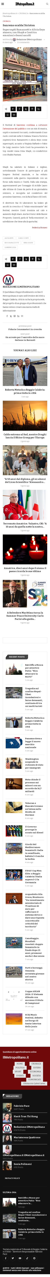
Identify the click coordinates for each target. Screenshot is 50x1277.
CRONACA (23, 13)
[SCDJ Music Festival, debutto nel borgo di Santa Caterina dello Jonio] (14, 1019)
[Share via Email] (14, 115)
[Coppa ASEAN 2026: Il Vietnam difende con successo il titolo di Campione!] (14, 995)
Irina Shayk (28, 243)
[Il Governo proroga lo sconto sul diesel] (14, 831)
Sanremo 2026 (10, 247)
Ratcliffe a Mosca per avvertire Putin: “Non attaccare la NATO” (34, 671)
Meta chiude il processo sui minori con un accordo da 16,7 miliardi (33, 785)
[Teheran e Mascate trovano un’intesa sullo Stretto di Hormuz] (14, 807)
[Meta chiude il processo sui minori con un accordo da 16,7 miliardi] (14, 783)
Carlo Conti (23, 238)
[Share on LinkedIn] (38, 109)
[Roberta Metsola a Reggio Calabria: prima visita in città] (25, 371)
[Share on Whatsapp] (7, 115)
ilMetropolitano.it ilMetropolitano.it (23, 1155)
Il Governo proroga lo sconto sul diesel (34, 829)
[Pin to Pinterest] (32, 109)
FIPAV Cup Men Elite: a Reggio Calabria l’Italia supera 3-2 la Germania (33, 876)
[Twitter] (13, 1258)
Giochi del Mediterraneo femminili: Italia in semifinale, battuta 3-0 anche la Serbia (34, 851)
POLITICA (20, 1068)
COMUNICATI (34, 1079)
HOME (20, 1064)
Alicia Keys (9, 238)
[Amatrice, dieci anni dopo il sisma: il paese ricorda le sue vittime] (25, 549)
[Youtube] (20, 1258)
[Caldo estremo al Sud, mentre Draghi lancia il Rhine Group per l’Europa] (25, 416)
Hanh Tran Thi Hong (26, 1116)
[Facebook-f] (6, 1258)
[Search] (47, 4)
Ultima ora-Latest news (34, 1083)
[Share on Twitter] (25, 109)
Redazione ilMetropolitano (21, 286)
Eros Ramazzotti (12, 243)
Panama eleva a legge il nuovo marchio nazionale (33, 743)
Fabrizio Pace (21, 1106)
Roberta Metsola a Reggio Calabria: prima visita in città (34, 722)
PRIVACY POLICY (12, 1178)
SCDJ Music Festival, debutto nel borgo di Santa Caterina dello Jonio (34, 1021)
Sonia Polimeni (23, 1164)
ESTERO (37, 1068)
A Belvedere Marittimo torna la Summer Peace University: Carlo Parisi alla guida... (25, 615)
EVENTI (20, 1075)
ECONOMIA (35, 1071)
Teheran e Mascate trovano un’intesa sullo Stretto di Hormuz (34, 809)
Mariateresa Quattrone (27, 1137)
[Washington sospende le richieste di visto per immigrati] (14, 763)
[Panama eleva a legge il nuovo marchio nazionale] (14, 742)
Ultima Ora (9, 1192)
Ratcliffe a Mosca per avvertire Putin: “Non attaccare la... (29, 1201)
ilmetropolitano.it (10, 13)
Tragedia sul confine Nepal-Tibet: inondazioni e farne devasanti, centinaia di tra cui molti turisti (34, 697)
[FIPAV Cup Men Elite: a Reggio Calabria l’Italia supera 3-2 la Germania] (14, 875)
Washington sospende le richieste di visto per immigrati (34, 763)
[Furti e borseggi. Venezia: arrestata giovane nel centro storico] (14, 972)
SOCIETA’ (36, 1075)
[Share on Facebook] (19, 109)
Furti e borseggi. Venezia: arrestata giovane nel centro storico (34, 974)
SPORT (18, 1071)
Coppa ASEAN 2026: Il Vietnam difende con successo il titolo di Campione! (34, 997)
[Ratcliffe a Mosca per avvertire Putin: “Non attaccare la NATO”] (14, 669)
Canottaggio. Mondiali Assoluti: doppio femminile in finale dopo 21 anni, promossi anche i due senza (34, 947)
